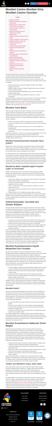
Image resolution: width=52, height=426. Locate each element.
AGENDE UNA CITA (13, 417)
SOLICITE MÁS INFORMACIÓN (13, 414)
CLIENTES (43, 400)
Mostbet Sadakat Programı (16, 57)
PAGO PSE (13, 421)
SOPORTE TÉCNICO (13, 419)
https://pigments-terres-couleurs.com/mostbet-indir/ (24, 382)
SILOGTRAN (24, 396)
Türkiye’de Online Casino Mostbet (18, 45)
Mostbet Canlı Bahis (14, 19)
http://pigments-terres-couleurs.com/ (22, 104)
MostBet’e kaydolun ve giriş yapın (18, 41)
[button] (33, 3)
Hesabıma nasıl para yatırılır (16, 63)
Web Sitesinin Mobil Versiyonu (17, 58)
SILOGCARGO (25, 398)
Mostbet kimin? (13, 34)
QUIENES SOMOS (43, 396)
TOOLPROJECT (24, 400)
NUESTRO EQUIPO (43, 398)
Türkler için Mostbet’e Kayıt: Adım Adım (19, 39)
